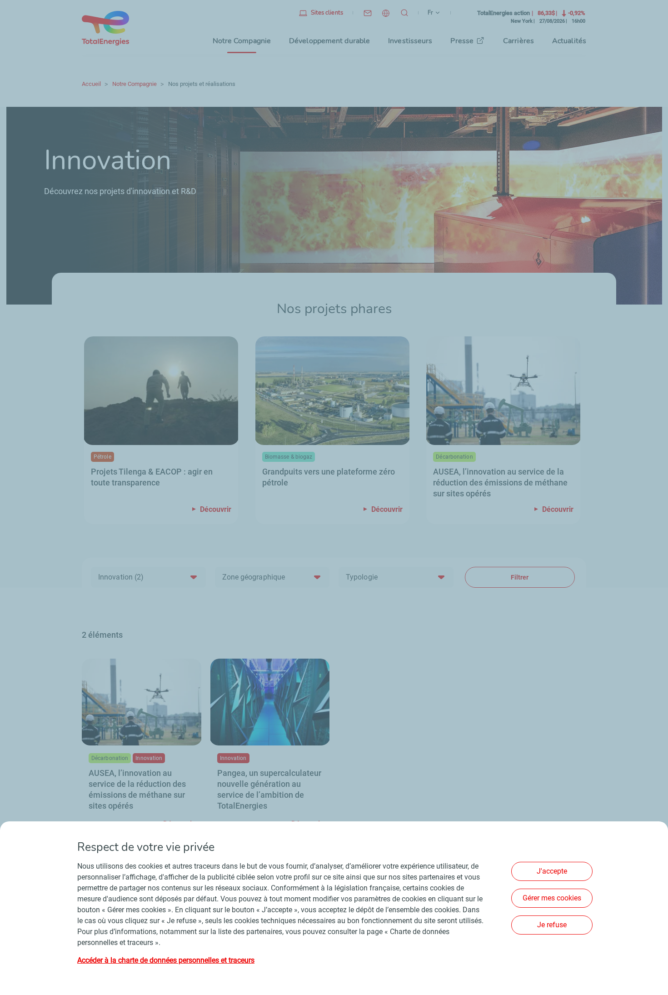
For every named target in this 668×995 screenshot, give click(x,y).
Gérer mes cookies (552, 898)
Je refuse (552, 924)
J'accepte (552, 871)
